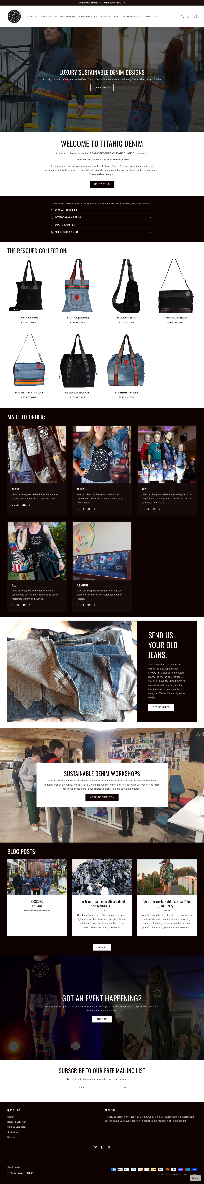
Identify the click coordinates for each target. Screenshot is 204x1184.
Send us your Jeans (17, 1127)
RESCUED (37, 901)
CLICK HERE (19, 505)
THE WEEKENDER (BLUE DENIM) (126, 393)
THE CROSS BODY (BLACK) (126, 318)
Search (10, 1117)
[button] (31, 16)
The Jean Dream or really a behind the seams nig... (102, 903)
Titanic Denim (170, 1175)
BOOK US (101, 1019)
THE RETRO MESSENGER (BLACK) (175, 318)
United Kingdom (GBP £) (21, 1173)
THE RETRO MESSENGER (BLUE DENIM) (28, 393)
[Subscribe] (125, 1087)
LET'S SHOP (102, 87)
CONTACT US (102, 184)
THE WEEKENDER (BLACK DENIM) (77, 393)
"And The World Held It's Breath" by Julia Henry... (166, 903)
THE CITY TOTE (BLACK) (29, 318)
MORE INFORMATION (102, 797)
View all (102, 947)
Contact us (12, 1132)
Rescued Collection (16, 1122)
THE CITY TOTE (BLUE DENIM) (77, 318)
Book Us (11, 1137)
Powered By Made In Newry (186, 1175)
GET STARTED (161, 707)
